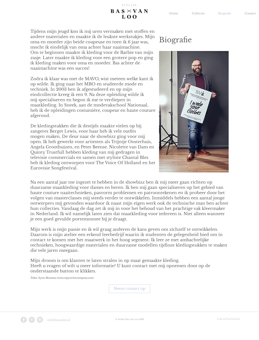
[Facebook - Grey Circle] (24, 320)
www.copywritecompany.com (75, 277)
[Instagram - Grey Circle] (40, 320)
